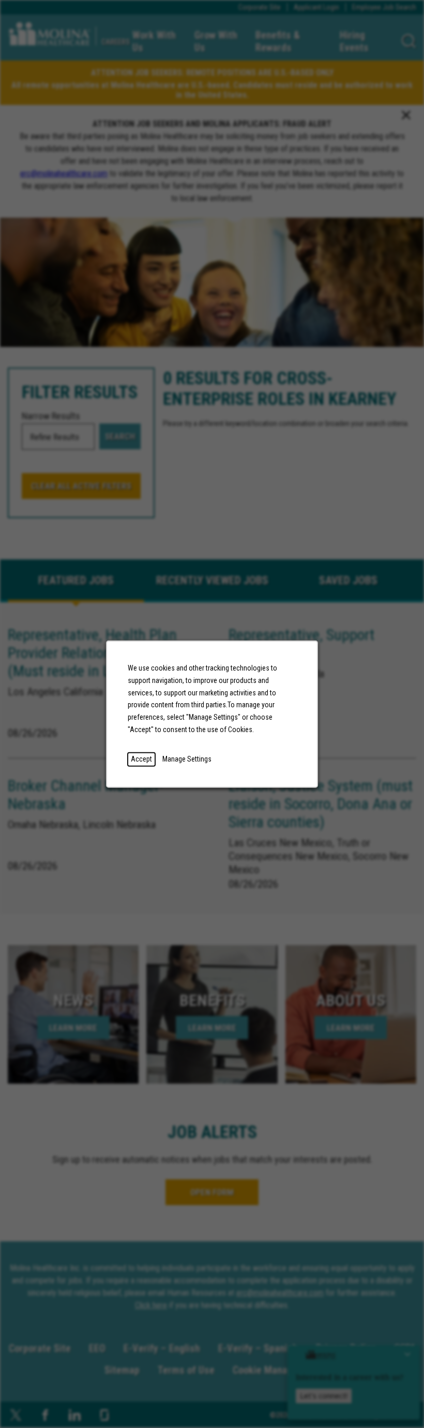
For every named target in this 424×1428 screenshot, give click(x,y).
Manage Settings (186, 758)
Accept (141, 758)
